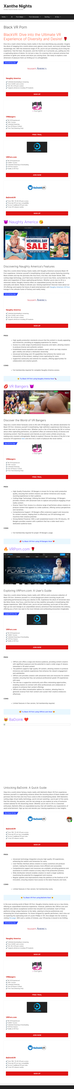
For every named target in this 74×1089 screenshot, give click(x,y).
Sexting (47, 17)
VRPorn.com (11, 157)
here (23, 438)
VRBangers (11, 117)
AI (11, 17)
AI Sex (57, 17)
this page (12, 918)
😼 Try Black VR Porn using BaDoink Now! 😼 (37, 897)
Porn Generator (34, 17)
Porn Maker (19, 17)
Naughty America (13, 78)
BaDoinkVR (11, 197)
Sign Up (37, 94)
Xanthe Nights (18, 6)
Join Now (37, 175)
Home (4, 17)
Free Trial (37, 135)
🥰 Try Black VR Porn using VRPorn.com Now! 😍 (37, 712)
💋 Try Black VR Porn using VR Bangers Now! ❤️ (37, 541)
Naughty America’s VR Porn (60, 287)
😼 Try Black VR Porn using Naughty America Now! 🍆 (37, 379)
